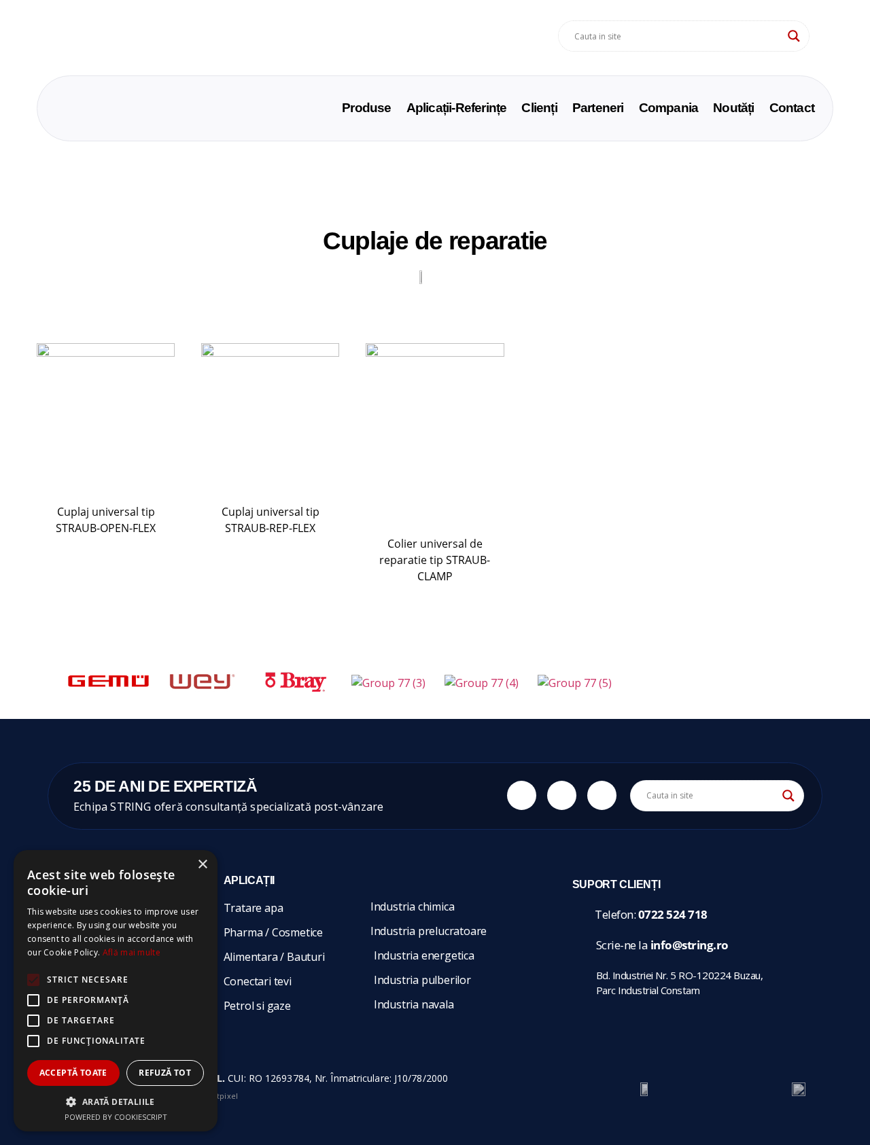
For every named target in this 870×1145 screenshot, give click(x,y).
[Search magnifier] (793, 36)
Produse (366, 108)
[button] (115, 1101)
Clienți (539, 108)
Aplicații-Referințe (456, 108)
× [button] (202, 865)
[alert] (116, 990)
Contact (791, 108)
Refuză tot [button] (165, 1072)
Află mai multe (131, 952)
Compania (669, 108)
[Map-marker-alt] (601, 795)
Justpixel (222, 1096)
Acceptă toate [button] (73, 1072)
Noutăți (733, 108)
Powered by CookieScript (116, 1117)
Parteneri (598, 108)
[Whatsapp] (521, 795)
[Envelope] (561, 795)
